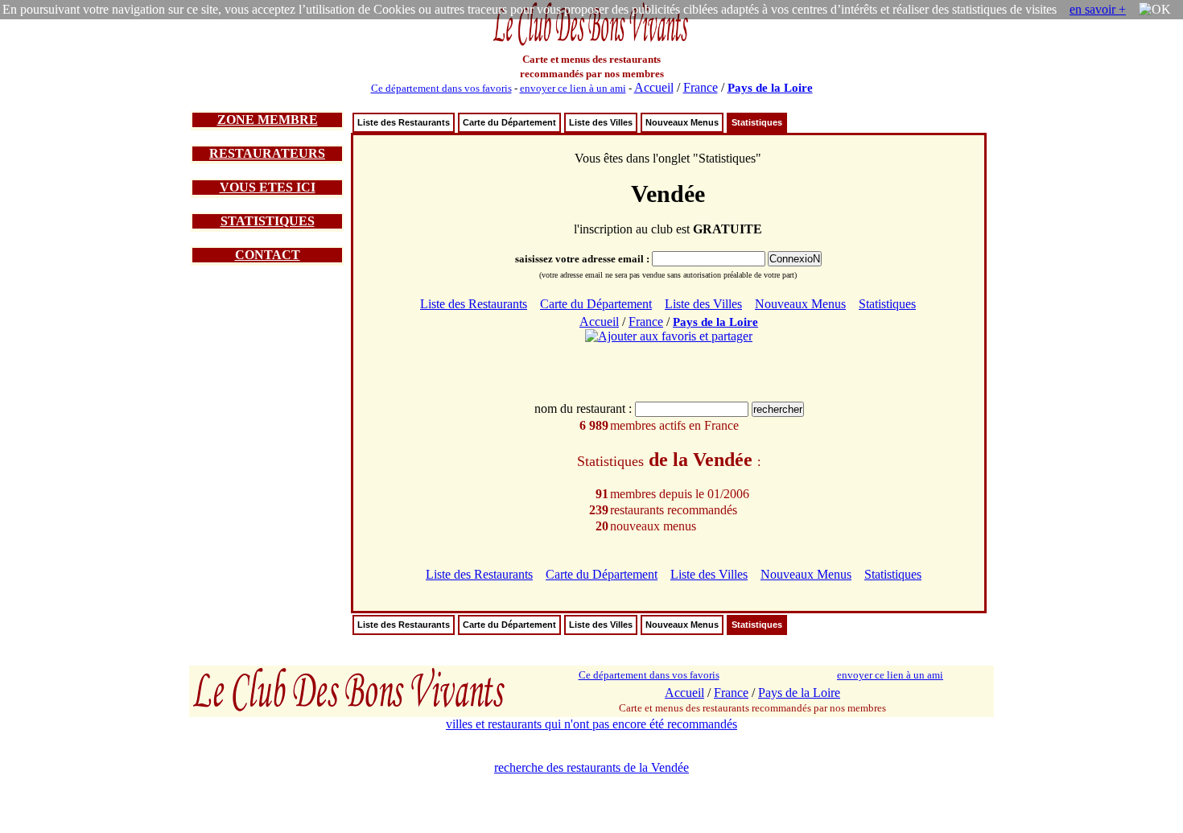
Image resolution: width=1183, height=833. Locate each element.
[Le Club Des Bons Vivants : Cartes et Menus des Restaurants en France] (591, 44)
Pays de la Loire (770, 87)
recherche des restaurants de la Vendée (591, 767)
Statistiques (757, 122)
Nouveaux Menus (682, 122)
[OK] (1155, 9)
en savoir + (1098, 9)
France (700, 87)
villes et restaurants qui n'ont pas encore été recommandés (591, 724)
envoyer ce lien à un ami (573, 88)
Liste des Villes (601, 122)
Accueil (654, 87)
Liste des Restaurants (403, 122)
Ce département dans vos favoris (441, 88)
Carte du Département (509, 122)
